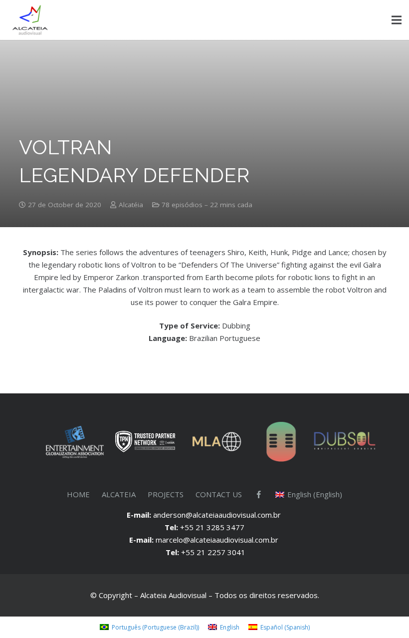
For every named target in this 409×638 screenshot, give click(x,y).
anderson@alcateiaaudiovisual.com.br (218, 515)
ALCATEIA (119, 494)
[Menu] (397, 19)
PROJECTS (166, 494)
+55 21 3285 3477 (212, 527)
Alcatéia (131, 204)
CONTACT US (219, 494)
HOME (78, 494)
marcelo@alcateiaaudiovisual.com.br (218, 540)
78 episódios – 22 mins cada (207, 204)
